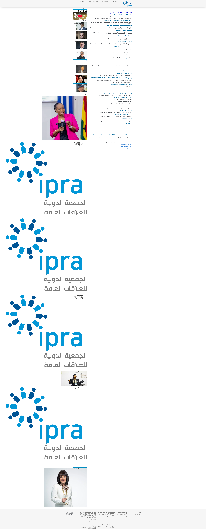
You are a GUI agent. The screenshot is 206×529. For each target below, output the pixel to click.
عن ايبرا (140, 512)
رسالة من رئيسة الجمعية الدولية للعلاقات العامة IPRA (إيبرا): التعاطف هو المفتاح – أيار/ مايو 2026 (87, 517)
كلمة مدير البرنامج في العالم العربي (136, 514)
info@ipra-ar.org (129, 88)
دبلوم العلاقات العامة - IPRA (105, 1)
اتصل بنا (83, 1)
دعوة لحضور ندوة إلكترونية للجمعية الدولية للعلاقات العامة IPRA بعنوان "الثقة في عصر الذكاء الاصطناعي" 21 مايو (88, 519)
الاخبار (86, 1)
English (79, 1)
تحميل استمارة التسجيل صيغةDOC (126, 146)
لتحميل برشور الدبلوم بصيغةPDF (126, 144)
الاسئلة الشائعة (138, 515)
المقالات (97, 1)
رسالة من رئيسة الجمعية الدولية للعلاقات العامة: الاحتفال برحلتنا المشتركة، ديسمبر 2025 (88, 528)
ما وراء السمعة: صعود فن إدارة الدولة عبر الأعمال (108, 516)
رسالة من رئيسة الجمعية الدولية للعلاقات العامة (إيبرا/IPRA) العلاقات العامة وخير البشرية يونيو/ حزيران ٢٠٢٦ (88, 515)
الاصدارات (139, 513)
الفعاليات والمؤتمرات (92, 1)
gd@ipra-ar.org (129, 150)
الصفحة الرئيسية (115, 1)
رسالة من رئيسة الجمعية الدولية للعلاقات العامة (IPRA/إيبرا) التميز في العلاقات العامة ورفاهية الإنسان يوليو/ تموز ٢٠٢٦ (88, 513)
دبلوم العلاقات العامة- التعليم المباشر (122, 514)
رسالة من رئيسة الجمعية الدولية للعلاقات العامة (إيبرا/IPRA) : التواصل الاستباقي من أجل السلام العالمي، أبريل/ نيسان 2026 (87, 521)
